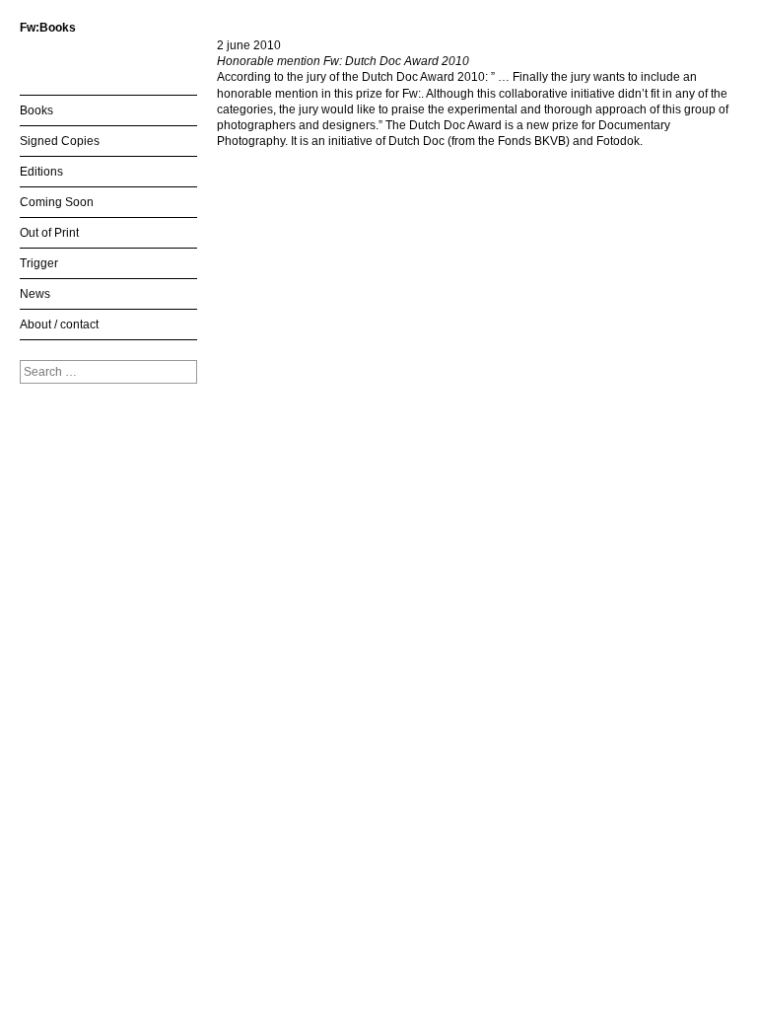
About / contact (59, 324)
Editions (41, 172)
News (35, 294)
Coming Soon (57, 202)
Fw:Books (48, 28)
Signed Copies (60, 141)
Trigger (39, 263)
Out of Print (49, 233)
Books (36, 110)
